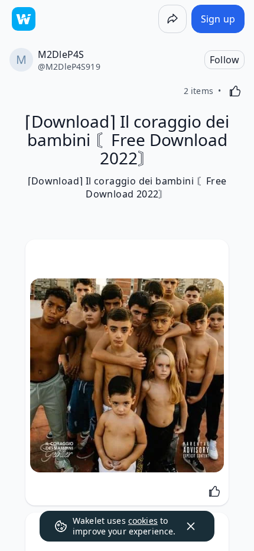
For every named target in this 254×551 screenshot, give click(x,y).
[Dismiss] (190, 526)
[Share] (172, 19)
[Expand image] (127, 375)
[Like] (235, 91)
